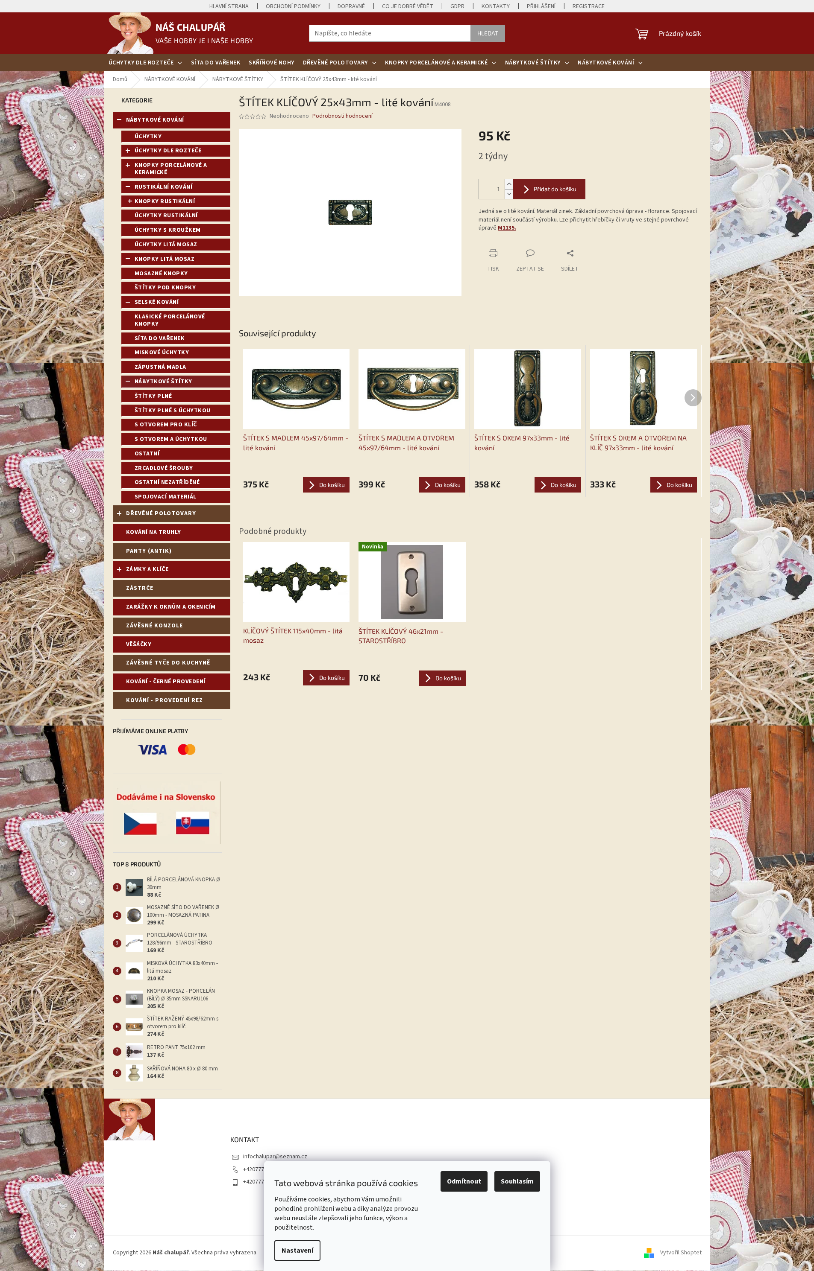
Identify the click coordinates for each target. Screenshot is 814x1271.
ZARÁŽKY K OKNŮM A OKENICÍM (171, 607)
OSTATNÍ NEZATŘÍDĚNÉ (167, 482)
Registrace (589, 6)
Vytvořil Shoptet (681, 1253)
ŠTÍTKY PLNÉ (153, 396)
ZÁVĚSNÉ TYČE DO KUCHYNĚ (168, 663)
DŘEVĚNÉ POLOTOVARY (161, 513)
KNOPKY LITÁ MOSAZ (165, 259)
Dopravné (351, 6)
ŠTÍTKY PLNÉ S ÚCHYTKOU (173, 410)
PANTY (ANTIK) (149, 551)
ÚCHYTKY (148, 136)
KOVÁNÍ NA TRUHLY (153, 532)
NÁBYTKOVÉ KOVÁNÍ (155, 120)
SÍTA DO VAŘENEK (160, 338)
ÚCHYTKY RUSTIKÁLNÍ (166, 215)
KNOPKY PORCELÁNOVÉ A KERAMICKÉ (171, 169)
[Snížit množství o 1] (509, 194)
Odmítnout (464, 1181)
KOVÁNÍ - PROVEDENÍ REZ (164, 700)
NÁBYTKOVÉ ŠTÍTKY (163, 381)
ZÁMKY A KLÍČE (147, 569)
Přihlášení (541, 6)
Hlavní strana (229, 6)
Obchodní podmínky (293, 6)
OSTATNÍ (147, 453)
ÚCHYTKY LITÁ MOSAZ (166, 244)
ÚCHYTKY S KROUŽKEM (168, 230)
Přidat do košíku (555, 188)
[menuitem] (145, 62)
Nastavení (297, 1250)
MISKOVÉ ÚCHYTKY (162, 352)
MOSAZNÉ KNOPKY (161, 273)
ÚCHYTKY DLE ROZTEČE (168, 150)
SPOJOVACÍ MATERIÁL (166, 497)
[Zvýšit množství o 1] (509, 184)
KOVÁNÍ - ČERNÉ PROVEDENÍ (166, 681)
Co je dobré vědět (407, 6)
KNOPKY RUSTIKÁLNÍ (165, 201)
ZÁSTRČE (139, 588)
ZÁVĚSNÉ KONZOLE (154, 625)
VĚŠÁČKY (139, 644)
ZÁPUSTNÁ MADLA (160, 367)
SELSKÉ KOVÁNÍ (157, 302)
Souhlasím (517, 1181)
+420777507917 (262, 1169)
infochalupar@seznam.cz (275, 1156)
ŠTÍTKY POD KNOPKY (165, 287)
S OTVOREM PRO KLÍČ (166, 424)
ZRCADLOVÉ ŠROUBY (164, 468)
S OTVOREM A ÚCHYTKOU (171, 439)
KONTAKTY (496, 6)
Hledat (487, 33)
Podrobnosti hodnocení (342, 116)
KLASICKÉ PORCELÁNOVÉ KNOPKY (170, 320)
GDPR (457, 6)
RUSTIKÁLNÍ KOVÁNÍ (164, 187)
